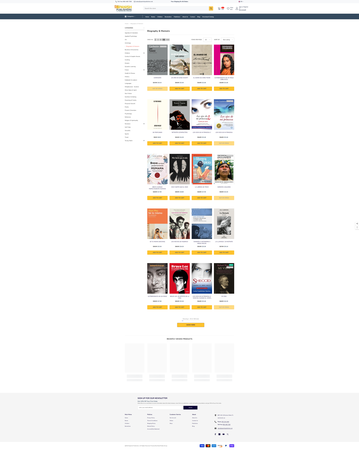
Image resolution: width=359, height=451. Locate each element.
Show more (190, 325)
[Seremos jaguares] (224, 169)
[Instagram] (219, 434)
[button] (134, 53)
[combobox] (176, 8)
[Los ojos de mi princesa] (224, 114)
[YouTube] (223, 434)
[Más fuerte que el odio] (179, 169)
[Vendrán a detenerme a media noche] (202, 223)
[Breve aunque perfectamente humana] (157, 169)
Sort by (217, 39)
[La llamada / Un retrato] (224, 223)
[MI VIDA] (224, 278)
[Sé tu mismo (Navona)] (157, 223)
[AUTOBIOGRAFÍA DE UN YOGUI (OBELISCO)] (224, 60)
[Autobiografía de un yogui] (157, 278)
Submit (190, 407)
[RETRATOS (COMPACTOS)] (179, 114)
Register (245, 7)
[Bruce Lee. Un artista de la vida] (179, 278)
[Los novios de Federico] (179, 223)
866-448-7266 (127, 1)
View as (150, 39)
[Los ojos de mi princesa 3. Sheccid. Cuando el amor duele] (202, 278)
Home (126, 24)
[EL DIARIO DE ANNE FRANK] (202, 60)
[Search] (178, 8)
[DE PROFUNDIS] (157, 114)
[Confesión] (157, 60)
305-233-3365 (225, 421)
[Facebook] (215, 434)
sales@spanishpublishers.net (144, 1)
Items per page (196, 39)
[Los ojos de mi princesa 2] (202, 114)
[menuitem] (134, 33)
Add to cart (179, 89)
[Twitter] (228, 434)
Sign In (240, 7)
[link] (134, 376)
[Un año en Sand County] (179, 60)
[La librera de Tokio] (202, 169)
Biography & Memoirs (137, 24)
